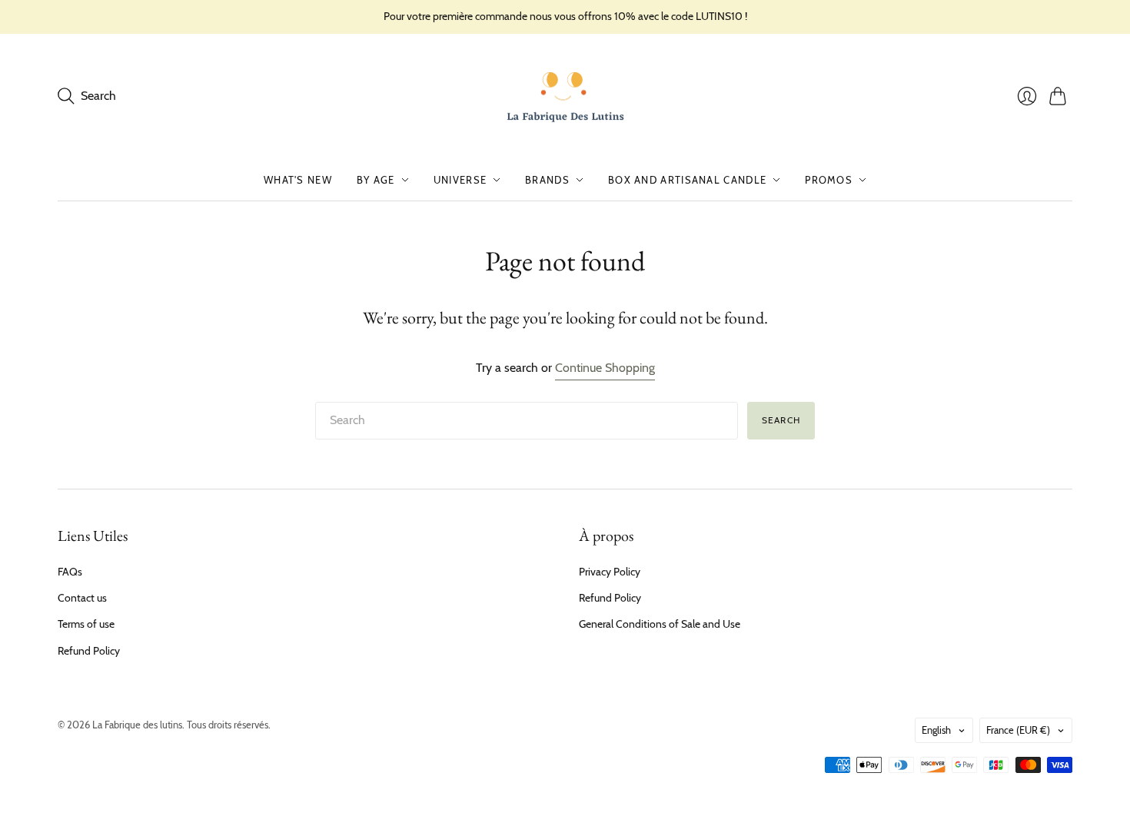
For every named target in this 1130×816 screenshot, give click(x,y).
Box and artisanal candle (687, 180)
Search (781, 420)
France (1018, 730)
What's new (298, 180)
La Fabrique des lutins (137, 724)
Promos (828, 180)
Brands (547, 180)
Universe (460, 180)
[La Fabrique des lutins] (565, 97)
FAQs (70, 572)
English (936, 730)
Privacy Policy (609, 572)
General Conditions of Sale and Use (659, 624)
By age (376, 180)
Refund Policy (89, 651)
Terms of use (86, 624)
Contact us (82, 598)
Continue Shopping (605, 367)
